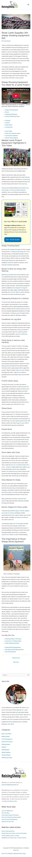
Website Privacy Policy (20, 853)
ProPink (7, 122)
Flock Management (7, 739)
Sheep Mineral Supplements (13, 647)
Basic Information (6, 734)
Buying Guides (6, 736)
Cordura (16, 492)
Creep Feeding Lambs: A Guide (10, 835)
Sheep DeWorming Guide (12, 643)
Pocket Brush (9, 127)
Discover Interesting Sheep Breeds (11, 817)
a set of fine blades (18, 523)
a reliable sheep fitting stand (18, 251)
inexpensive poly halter (14, 471)
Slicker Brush (8, 125)
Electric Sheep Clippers (11, 138)
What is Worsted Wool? (8, 831)
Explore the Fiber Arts (8, 821)
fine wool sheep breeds (17, 190)
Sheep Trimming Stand (11, 110)
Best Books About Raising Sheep (14, 649)
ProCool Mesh (8, 492)
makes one (19, 370)
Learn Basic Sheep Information (10, 815)
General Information (7, 741)
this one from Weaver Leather (16, 292)
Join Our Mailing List (7, 810)
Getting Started (6, 744)
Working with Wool (7, 757)
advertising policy (12, 801)
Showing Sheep (6, 41)
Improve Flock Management (9, 819)
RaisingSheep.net (18, 710)
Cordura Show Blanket (11, 135)
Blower (7, 112)
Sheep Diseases (6, 752)
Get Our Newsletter (10, 651)
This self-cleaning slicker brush (18, 421)
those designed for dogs (19, 288)
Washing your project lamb (9, 274)
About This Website (7, 853)
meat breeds (21, 188)
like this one (12, 465)
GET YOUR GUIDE (13, 240)
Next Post (16, 662)
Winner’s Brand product (17, 308)
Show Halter (8, 131)
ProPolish (8, 120)
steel (8, 265)
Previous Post (16, 658)
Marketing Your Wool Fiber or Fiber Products (14, 837)
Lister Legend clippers (17, 515)
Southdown (27, 179)
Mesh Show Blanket (10, 133)
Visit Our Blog (5, 813)
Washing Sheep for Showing (13, 639)
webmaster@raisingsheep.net (10, 784)
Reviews (4, 747)
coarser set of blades (7, 534)
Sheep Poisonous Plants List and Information (14, 833)
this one (19, 372)
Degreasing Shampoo (11, 114)
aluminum (10, 262)
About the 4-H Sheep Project (13, 641)
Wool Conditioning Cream (12, 116)
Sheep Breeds (5, 749)
